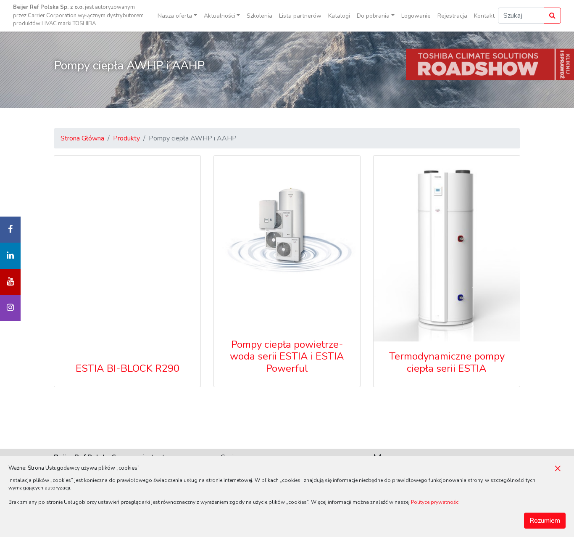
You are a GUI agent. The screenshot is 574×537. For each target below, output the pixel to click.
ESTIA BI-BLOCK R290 (127, 368)
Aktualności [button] (219, 16)
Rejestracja (452, 16)
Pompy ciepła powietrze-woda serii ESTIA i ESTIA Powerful (287, 357)
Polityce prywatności (435, 502)
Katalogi (339, 16)
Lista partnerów (300, 16)
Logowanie (416, 16)
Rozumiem (544, 520)
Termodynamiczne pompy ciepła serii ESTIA (447, 362)
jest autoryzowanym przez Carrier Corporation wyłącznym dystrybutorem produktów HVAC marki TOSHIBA (78, 15)
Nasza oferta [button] (175, 16)
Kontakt (484, 16)
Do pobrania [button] (373, 16)
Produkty (126, 138)
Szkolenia (259, 16)
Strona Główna (82, 138)
